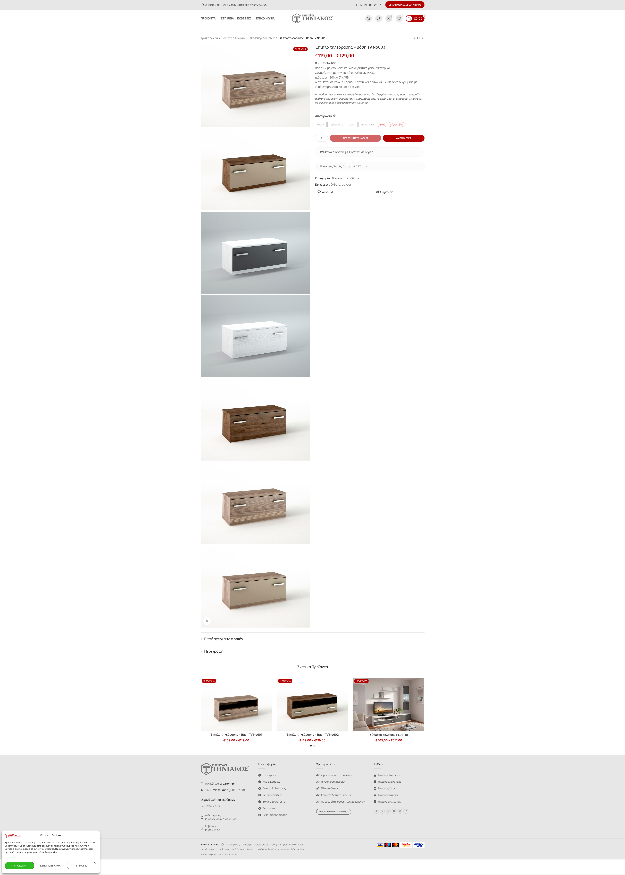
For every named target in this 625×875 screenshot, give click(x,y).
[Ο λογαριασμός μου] (379, 18)
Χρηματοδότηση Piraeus (336, 795)
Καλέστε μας (212, 5)
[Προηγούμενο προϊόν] (415, 38)
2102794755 (227, 783)
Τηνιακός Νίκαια (388, 795)
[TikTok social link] (379, 4)
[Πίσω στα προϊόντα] (418, 38)
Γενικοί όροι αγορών (333, 781)
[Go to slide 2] (314, 746)
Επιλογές (82, 865)
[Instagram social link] (365, 4)
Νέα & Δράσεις (271, 781)
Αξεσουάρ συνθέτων (262, 38)
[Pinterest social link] (375, 4)
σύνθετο (334, 184)
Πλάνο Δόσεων (329, 788)
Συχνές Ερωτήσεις (274, 801)
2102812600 (220, 790)
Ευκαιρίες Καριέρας (275, 815)
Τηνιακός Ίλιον (386, 788)
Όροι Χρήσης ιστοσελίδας (337, 775)
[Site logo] (312, 18)
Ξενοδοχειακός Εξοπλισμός (405, 4)
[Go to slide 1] (311, 746)
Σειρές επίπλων (272, 795)
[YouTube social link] (370, 4)
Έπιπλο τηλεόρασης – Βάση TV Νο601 (236, 734)
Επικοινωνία (270, 808)
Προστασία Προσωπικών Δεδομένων (343, 801)
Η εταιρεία (269, 775)
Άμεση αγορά (403, 138)
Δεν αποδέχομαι (50, 865)
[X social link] (360, 4)
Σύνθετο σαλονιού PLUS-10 (389, 735)
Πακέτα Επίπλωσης (274, 788)
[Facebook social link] (356, 4)
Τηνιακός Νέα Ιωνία (389, 775)
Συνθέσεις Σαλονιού (233, 38)
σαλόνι (346, 184)
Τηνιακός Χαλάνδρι (389, 781)
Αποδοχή (19, 865)
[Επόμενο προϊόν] (422, 38)
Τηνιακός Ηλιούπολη (390, 801)
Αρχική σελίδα (209, 38)
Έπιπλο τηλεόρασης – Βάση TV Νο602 (312, 734)
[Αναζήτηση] (369, 18)
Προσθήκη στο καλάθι (355, 138)
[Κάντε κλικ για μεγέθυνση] (207, 621)
